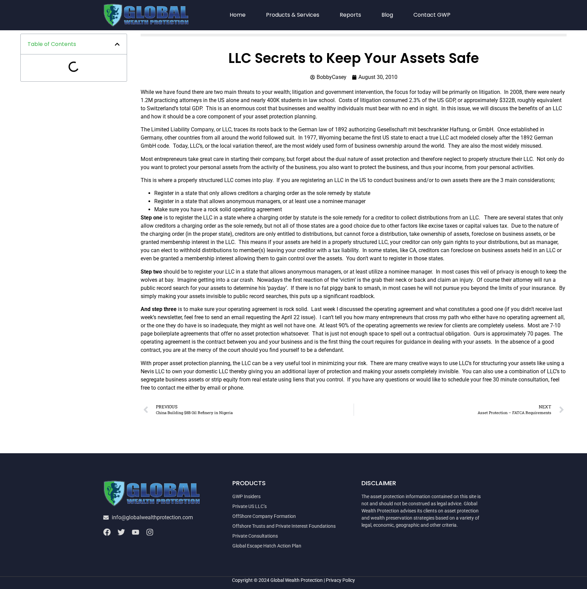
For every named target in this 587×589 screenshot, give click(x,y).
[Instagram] (150, 532)
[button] (117, 44)
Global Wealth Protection (296, 580)
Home (238, 15)
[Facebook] (107, 532)
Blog (387, 15)
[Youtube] (135, 532)
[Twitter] (121, 532)
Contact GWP (431, 15)
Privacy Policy (340, 580)
